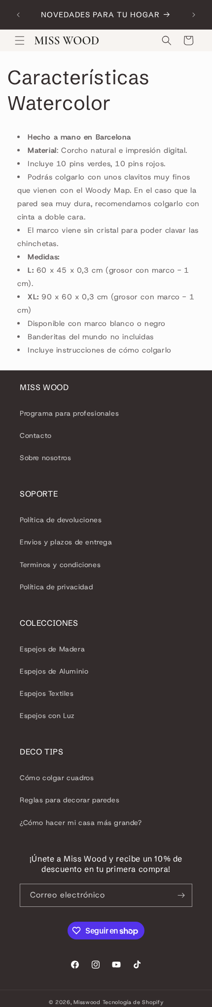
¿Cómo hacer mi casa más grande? (81, 822)
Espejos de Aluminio (54, 671)
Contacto (36, 435)
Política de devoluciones (61, 519)
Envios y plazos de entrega (66, 542)
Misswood (87, 1002)
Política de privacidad (56, 586)
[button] (20, 40)
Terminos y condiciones (60, 564)
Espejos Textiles (47, 693)
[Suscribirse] (181, 895)
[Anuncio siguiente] (194, 15)
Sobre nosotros (45, 457)
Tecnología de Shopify (133, 1002)
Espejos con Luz (47, 715)
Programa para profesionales (69, 413)
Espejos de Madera (52, 649)
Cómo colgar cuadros (57, 777)
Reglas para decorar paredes (69, 799)
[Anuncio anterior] (18, 15)
